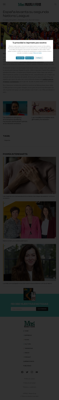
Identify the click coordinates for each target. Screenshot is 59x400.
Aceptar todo (20, 58)
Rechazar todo (29, 58)
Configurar (39, 58)
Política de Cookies (37, 53)
